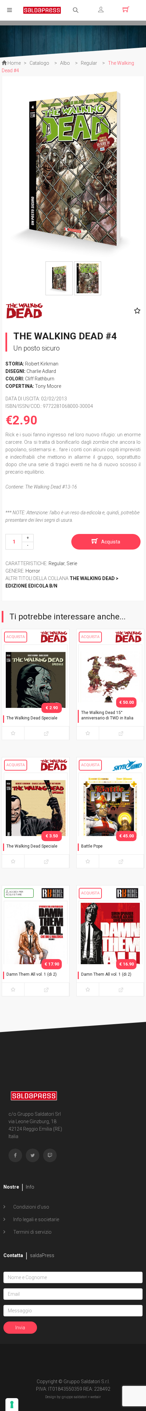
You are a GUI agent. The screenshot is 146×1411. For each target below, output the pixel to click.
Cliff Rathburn (39, 378)
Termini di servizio (32, 1232)
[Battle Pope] (110, 819)
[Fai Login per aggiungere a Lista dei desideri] (136, 310)
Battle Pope (92, 846)
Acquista (110, 541)
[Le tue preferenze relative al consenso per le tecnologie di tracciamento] (11, 1404)
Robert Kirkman (41, 363)
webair (95, 1397)
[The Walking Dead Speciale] (36, 691)
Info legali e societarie (35, 1219)
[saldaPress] (42, 9)
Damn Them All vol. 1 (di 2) (31, 974)
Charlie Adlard (41, 371)
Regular (57, 563)
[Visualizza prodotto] (46, 733)
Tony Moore (48, 386)
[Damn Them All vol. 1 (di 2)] (36, 947)
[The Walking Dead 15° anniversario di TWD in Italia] (110, 691)
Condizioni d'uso (30, 1207)
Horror (32, 571)
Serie (72, 563)
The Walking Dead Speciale (31, 718)
